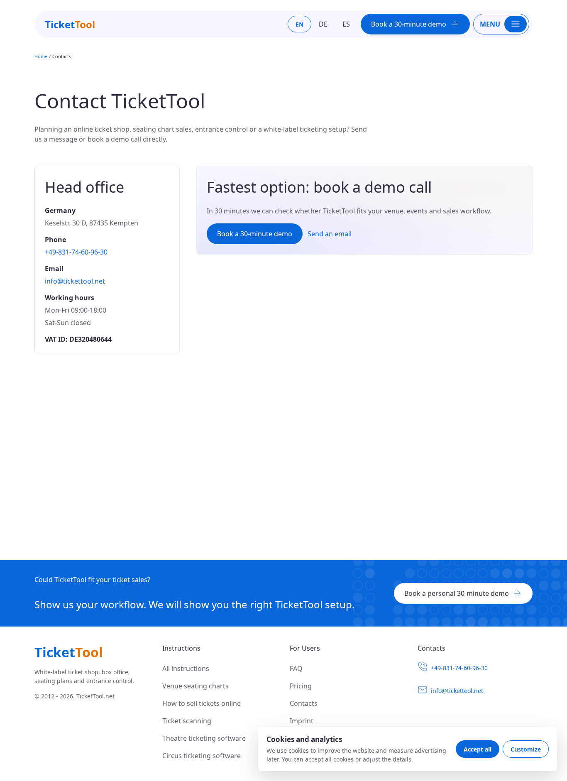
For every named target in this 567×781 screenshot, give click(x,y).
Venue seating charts (195, 685)
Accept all (477, 749)
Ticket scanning (186, 720)
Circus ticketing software (201, 755)
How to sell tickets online (201, 703)
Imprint (301, 720)
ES (346, 24)
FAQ (296, 668)
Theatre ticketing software (204, 738)
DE (323, 24)
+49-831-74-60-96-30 (76, 252)
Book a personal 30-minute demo (456, 593)
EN (299, 24)
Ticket (70, 24)
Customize (526, 749)
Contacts (304, 703)
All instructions (185, 668)
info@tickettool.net (75, 281)
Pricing (301, 685)
